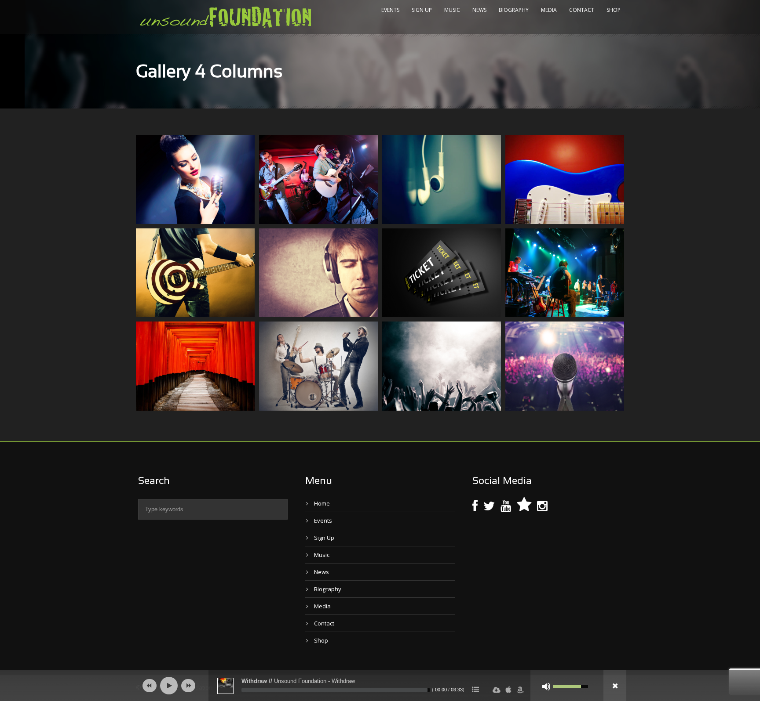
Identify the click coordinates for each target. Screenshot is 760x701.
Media (549, 10)
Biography (514, 10)
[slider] (335, 690)
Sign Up (422, 10)
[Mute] (546, 686)
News (479, 10)
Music (452, 10)
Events (390, 10)
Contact (581, 10)
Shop (614, 10)
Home (322, 503)
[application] (380, 685)
